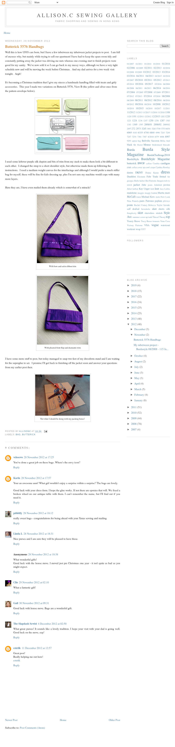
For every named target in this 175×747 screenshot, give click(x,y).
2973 (138, 128)
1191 (134, 116)
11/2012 (131, 112)
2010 (134, 412)
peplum (158, 200)
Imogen (160, 180)
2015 (134, 307)
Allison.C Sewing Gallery (87, 15)
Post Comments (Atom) (32, 727)
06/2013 (147, 88)
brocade (166, 144)
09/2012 (130, 104)
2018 (134, 291)
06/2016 (166, 88)
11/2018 (161, 112)
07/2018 (156, 96)
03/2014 (166, 72)
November (140, 334)
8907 (167, 136)
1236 (140, 120)
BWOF (141, 163)
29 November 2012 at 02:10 (34, 582)
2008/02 (157, 124)
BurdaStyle (133, 159)
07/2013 (138, 96)
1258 (156, 120)
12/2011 (140, 116)
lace (162, 188)
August (138, 361)
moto (158, 196)
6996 (158, 132)
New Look (165, 196)
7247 (129, 136)
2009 (134, 418)
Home (7, 32)
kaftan (135, 188)
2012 (134, 324)
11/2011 (166, 108)
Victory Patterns (135, 225)
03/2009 (138, 72)
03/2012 (147, 72)
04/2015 (158, 76)
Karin (16, 478)
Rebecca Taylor (155, 205)
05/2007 (130, 80)
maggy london (151, 192)
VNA (146, 225)
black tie (131, 144)
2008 (134, 423)
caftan (149, 163)
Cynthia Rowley (163, 167)
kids (152, 188)
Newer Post (11, 720)
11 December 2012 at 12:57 (37, 648)
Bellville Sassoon (150, 140)
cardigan (165, 163)
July (136, 367)
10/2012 (166, 104)
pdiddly (17, 513)
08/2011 (139, 100)
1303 (168, 120)
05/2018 (158, 84)
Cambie (156, 163)
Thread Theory (158, 217)
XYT (143, 229)
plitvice (166, 201)
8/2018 (151, 136)
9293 (129, 140)
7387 (145, 136)
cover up (141, 167)
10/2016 (149, 108)
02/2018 (166, 68)
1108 (167, 112)
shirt (154, 208)
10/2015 (140, 108)
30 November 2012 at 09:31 (34, 603)
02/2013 (157, 67)
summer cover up (140, 217)
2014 (134, 313)
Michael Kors (148, 196)
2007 (134, 429)
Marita (161, 192)
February (139, 394)
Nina (129, 201)
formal (163, 176)
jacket (136, 184)
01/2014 (147, 63)
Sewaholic (145, 209)
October (139, 355)
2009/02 (166, 124)
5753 (163, 128)
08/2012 (148, 100)
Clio (15, 582)
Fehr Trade (152, 176)
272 (133, 128)
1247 (145, 120)
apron (134, 140)
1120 (129, 116)
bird (168, 140)
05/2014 (130, 84)
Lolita (167, 188)
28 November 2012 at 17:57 (36, 478)
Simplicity (131, 213)
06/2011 (139, 88)
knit (157, 188)
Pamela (135, 201)
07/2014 (148, 96)
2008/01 (148, 124)
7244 (168, 132)
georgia (130, 180)
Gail (15, 603)
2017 (134, 296)
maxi (167, 192)
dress (165, 172)
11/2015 (146, 112)
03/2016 (131, 75)
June (137, 372)
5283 (154, 128)
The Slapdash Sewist (25, 623)
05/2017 (149, 84)
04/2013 (149, 75)
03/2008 (130, 72)
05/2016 (139, 84)
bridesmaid (157, 144)
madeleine (132, 192)
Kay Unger (144, 188)
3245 (144, 128)
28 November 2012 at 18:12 (38, 513)
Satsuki (166, 205)
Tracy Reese (146, 221)
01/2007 (130, 63)
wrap (138, 229)
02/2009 (139, 68)
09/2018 (147, 104)
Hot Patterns (151, 180)
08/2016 (166, 100)
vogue (155, 225)
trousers (156, 221)
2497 (129, 128)
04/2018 (166, 76)
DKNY (139, 172)
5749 (158, 128)
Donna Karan (152, 172)
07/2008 (148, 92)
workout (131, 229)
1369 (134, 124)
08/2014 (157, 100)
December (140, 329)
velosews (18, 457)
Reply (16, 467)
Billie (162, 140)
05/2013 (166, 80)
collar (134, 167)
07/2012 (130, 96)
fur (168, 176)
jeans (150, 184)
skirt (140, 212)
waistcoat (165, 225)
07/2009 (157, 92)
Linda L (18, 533)
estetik (17, 648)
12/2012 (147, 116)
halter (142, 180)
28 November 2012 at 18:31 (38, 533)
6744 (146, 132)
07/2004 (131, 92)
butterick (29, 434)
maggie (141, 192)
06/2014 (157, 88)
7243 (163, 132)
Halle (136, 180)
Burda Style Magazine (148, 151)
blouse (147, 144)
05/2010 (139, 80)
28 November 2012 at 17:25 (39, 457)
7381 (139, 136)
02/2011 (148, 67)
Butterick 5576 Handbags (147, 339)
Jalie (144, 184)
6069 (129, 132)
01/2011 (139, 63)
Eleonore (141, 176)
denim (130, 172)
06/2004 (166, 84)
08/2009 (130, 100)
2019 (134, 285)
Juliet (129, 188)
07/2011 (166, 92)
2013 (134, 318)
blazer (140, 144)
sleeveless (149, 213)
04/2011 (140, 75)
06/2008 (130, 88)
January (138, 400)
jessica (166, 184)
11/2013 (139, 112)
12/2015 (156, 116)
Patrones (150, 200)
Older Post (114, 720)
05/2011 (148, 80)
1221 (129, 120)
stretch (159, 213)
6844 (152, 132)
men (139, 196)
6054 (168, 128)
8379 (157, 136)
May (137, 378)
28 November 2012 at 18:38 (43, 554)
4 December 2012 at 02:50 (52, 623)
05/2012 (157, 80)
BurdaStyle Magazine (155, 159)
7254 (134, 136)
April (137, 383)
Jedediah (158, 184)
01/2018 (166, 63)
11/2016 (153, 112)
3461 (149, 128)
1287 (162, 120)
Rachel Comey (140, 205)
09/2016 (139, 104)
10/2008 (156, 104)
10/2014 (130, 108)
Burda (131, 149)
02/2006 (131, 67)
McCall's (131, 196)
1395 (141, 124)
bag (18, 434)
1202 (162, 116)
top (168, 216)
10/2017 (157, 108)
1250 (151, 120)
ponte (130, 205)
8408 (162, 136)
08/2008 (166, 96)
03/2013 (156, 72)
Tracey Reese (133, 221)
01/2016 (156, 63)
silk (168, 208)
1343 (129, 124)
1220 (167, 116)
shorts (161, 208)
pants (142, 200)
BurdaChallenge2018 (158, 155)
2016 (134, 302)
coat (129, 167)
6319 (140, 132)
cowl (147, 167)
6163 (135, 132)
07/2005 (139, 92)
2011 (134, 407)
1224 (134, 120)
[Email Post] (45, 431)
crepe (152, 167)
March (138, 389)
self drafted (133, 208)
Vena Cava (165, 221)
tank (150, 217)
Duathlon (131, 176)
